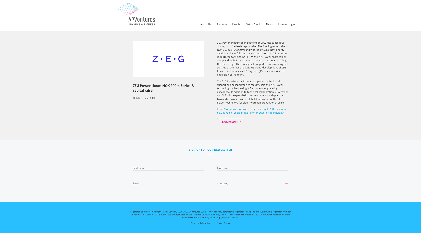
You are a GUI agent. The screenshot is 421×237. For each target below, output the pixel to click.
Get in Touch (253, 24)
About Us (205, 24)
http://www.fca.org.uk (227, 218)
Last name (223, 168)
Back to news (230, 121)
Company (222, 183)
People (236, 24)
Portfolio (222, 24)
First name (139, 168)
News (269, 24)
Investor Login (286, 24)
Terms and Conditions (201, 223)
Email (136, 183)
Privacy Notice (223, 223)
